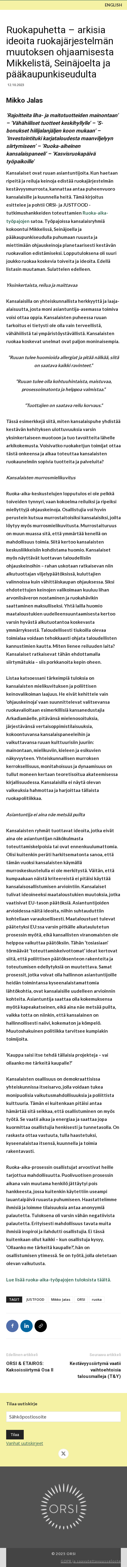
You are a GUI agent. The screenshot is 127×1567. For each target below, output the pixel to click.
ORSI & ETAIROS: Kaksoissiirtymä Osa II (29, 1367)
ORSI (81, 1299)
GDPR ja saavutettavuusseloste (91, 1561)
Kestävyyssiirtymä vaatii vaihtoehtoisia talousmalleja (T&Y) (95, 1370)
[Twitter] (63, 1454)
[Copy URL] (41, 1326)
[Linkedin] (26, 1326)
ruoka (97, 1299)
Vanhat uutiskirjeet (24, 1443)
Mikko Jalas (60, 1299)
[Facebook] (12, 1326)
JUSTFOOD (35, 1299)
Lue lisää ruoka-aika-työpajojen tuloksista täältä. (58, 1279)
